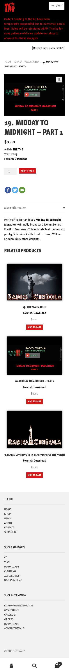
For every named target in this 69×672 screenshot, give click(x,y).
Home (7, 509)
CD (5, 557)
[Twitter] (15, 190)
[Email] (22, 190)
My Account (11, 666)
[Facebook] (8, 190)
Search (34, 666)
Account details (14, 628)
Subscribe (10, 532)
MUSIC (18, 62)
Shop (7, 514)
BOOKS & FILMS (13, 580)
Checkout (10, 614)
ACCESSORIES (12, 575)
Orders (8, 619)
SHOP (8, 62)
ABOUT (8, 523)
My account (11, 610)
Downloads (11, 624)
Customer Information (18, 605)
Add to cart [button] (34, 327)
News (7, 518)
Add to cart (27, 171)
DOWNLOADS (31, 62)
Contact (9, 527)
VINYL (7, 562)
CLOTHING (10, 571)
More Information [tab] (15, 207)
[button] (59, 79)
